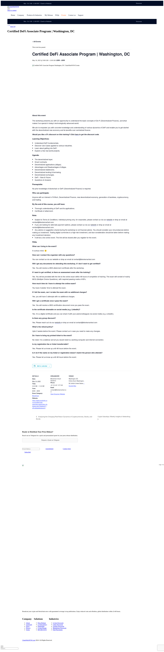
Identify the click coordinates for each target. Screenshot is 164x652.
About (28, 623)
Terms (28, 630)
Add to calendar (42, 366)
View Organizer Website (57, 394)
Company (20, 15)
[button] (12, 26)
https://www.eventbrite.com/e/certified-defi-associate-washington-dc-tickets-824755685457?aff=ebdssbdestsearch (40, 404)
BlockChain (35, 396)
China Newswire (58, 624)
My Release (49, 15)
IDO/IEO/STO (42, 630)
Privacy (28, 628)
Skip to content (11, 10)
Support (80, 15)
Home (13, 15)
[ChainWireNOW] (13, 7)
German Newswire (58, 626)
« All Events (36, 41)
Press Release (42, 623)
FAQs (57, 15)
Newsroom (139, 3)
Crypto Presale (42, 628)
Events (63, 15)
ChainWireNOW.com (28, 640)
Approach (29, 624)
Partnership (41, 626)
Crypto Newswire (58, 623)
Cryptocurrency (42, 624)
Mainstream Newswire (59, 628)
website (109, 219)
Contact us (72, 15)
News (28, 626)
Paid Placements (58, 630)
